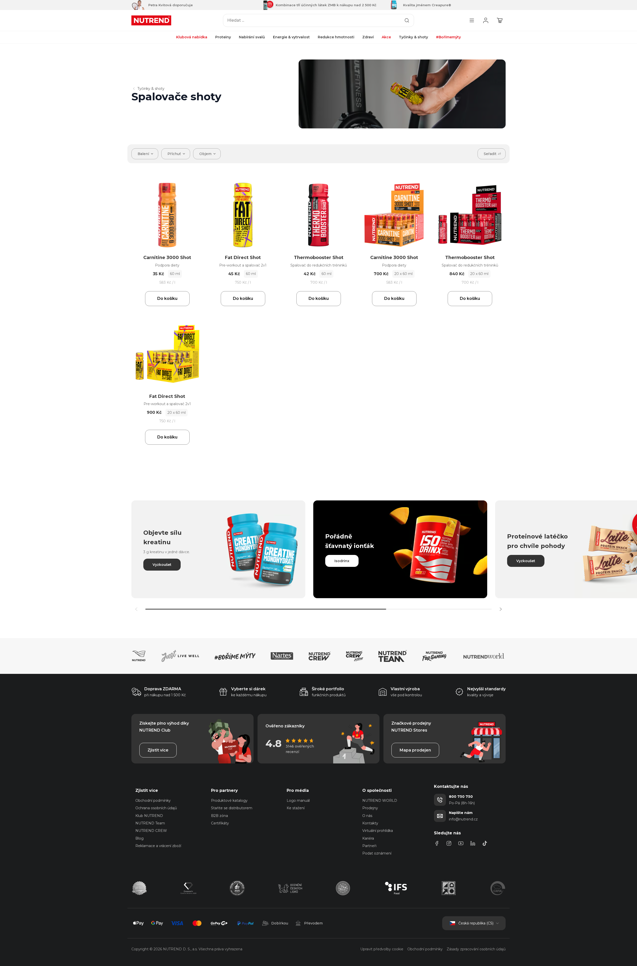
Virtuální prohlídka (377, 830)
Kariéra (368, 838)
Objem (205, 154)
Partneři (369, 846)
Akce (386, 37)
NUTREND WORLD (379, 800)
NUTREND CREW (151, 830)
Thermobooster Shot (318, 257)
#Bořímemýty (448, 37)
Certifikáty (220, 823)
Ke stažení (296, 808)
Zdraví (368, 37)
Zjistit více (158, 750)
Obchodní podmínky (153, 800)
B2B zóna (219, 815)
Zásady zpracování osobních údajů (476, 949)
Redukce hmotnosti (336, 37)
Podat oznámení (376, 853)
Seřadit (490, 154)
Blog (139, 838)
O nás (367, 815)
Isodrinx (341, 561)
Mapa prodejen (415, 750)
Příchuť (174, 154)
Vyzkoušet (162, 564)
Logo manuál (298, 800)
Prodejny (370, 808)
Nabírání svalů (252, 37)
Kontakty (370, 823)
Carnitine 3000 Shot (167, 257)
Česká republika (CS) (475, 923)
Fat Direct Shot (243, 257)
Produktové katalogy (229, 800)
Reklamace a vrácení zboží (158, 846)
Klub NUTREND (149, 815)
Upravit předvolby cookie (381, 949)
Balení (143, 154)
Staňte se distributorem (231, 808)
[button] (501, 609)
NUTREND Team (150, 823)
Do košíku (167, 298)
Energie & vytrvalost (291, 37)
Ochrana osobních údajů (156, 808)
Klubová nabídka (191, 37)
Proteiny (223, 37)
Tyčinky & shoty (413, 37)
